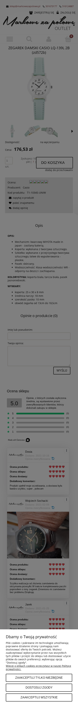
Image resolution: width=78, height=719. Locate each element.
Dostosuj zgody (39, 687)
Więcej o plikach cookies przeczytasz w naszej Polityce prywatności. (38, 667)
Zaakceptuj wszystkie (39, 697)
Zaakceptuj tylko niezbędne (39, 677)
